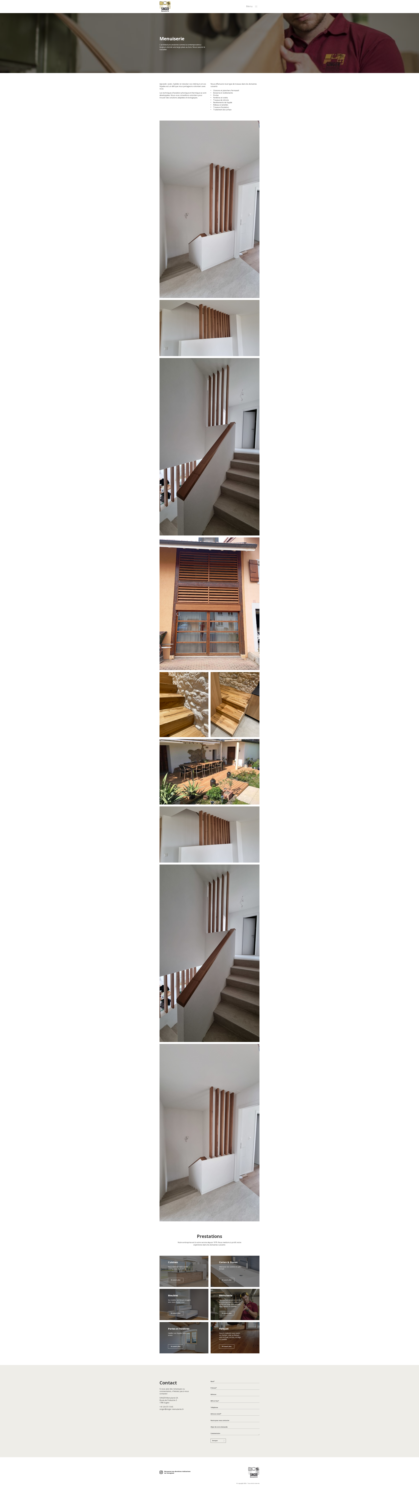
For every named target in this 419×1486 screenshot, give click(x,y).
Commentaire (215, 1433)
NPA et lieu (215, 1401)
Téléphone (214, 1407)
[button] (256, 7)
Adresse (213, 1394)
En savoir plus (175, 1280)
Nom (213, 1381)
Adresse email (216, 1414)
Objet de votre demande (219, 1427)
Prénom (214, 1388)
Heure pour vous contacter (220, 1420)
